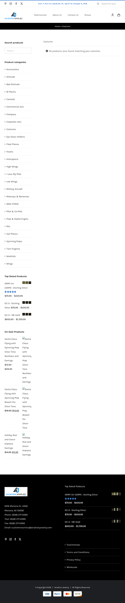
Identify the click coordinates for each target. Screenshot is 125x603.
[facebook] (16, 3)
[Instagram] (10, 539)
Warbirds (11, 256)
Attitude (10, 76)
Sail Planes (12, 233)
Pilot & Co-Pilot (14, 211)
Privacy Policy (73, 559)
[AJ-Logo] (13, 13)
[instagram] (10, 3)
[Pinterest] (6, 539)
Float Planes (12, 144)
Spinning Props (14, 241)
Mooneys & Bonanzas (17, 196)
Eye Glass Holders (15, 136)
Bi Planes (11, 91)
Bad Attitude (13, 84)
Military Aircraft (14, 189)
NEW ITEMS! (12, 204)
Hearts (9, 151)
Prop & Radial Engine (17, 219)
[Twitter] (20, 539)
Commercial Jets (15, 106)
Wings (9, 263)
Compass (11, 114)
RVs (8, 226)
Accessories (12, 69)
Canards (10, 99)
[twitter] (21, 3)
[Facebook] (15, 539)
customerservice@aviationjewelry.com (31, 527)
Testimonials (73, 544)
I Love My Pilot (13, 174)
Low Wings (11, 181)
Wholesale (72, 567)
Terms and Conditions (78, 552)
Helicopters (12, 159)
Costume (11, 129)
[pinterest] (5, 3)
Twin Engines (13, 248)
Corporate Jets (13, 121)
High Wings (12, 166)
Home (57, 26)
